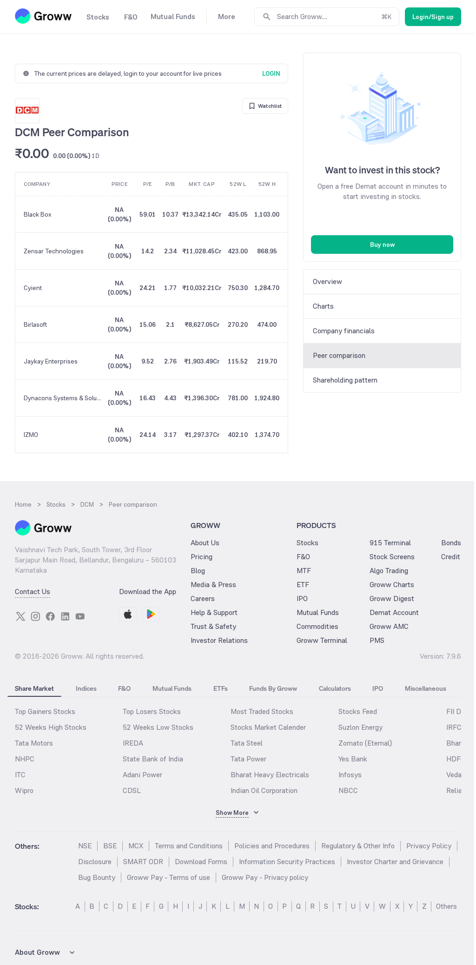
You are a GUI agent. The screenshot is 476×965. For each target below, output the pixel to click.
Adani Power (142, 775)
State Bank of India (153, 759)
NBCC (348, 790)
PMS (377, 640)
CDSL (132, 790)
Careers (203, 598)
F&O (303, 557)
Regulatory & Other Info (358, 846)
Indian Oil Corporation (264, 790)
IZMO (31, 434)
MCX (135, 846)
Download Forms (201, 861)
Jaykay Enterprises (51, 361)
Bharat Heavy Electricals (270, 775)
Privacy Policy (428, 846)
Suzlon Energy (360, 727)
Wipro (24, 790)
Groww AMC (389, 626)
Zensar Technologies (54, 251)
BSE (110, 846)
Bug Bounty (96, 877)
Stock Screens (392, 557)
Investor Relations (219, 640)
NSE (85, 846)
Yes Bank (352, 759)
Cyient (33, 288)
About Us (205, 543)
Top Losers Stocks (152, 711)
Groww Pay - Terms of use (168, 877)
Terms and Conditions (189, 846)
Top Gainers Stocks (45, 711)
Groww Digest (392, 598)
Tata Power (248, 759)
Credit (450, 557)
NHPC (24, 759)
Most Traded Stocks (262, 711)
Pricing (201, 557)
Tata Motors (34, 743)
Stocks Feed (357, 711)
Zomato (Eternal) (365, 743)
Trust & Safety (213, 626)
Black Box (37, 214)
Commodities (317, 626)
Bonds (451, 543)
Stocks (307, 543)
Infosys (350, 775)
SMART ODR (143, 861)
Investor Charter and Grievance (395, 861)
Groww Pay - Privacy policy (265, 877)
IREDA (133, 743)
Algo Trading (389, 570)
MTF (304, 570)
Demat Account (394, 612)
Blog (198, 570)
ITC (20, 775)
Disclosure (95, 861)
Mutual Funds (318, 612)
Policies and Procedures (272, 846)
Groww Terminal (322, 640)
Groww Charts (392, 584)
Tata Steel (247, 743)
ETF (303, 584)
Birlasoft (35, 324)
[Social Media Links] (20, 616)
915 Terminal (390, 543)
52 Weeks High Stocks (50, 727)
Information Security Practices (287, 861)
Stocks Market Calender (268, 727)
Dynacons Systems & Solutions (63, 398)
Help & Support (214, 612)
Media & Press (213, 584)
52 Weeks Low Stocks (158, 727)
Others (446, 906)
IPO (302, 598)
